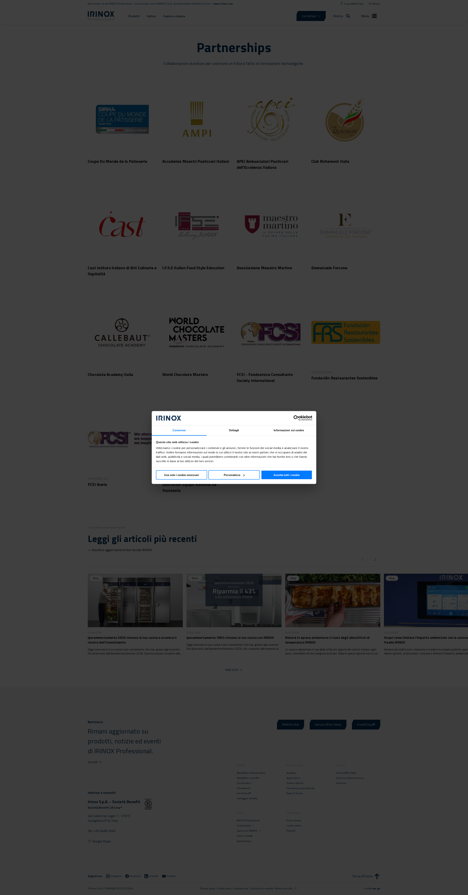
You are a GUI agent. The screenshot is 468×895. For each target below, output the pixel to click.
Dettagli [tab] (234, 430)
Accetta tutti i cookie (286, 475)
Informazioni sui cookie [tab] (289, 430)
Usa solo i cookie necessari (181, 475)
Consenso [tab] (179, 430)
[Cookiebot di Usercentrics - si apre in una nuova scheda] (296, 418)
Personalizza (232, 475)
